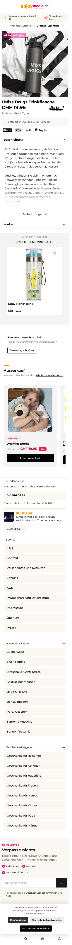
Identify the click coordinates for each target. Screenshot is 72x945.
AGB (10, 588)
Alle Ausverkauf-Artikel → (49, 375)
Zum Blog (13, 528)
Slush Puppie (16, 661)
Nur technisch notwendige (47, 920)
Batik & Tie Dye (17, 691)
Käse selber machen (21, 682)
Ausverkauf (14, 370)
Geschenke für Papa (21, 815)
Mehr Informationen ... (35, 913)
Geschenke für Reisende (24, 755)
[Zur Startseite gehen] (34, 6)
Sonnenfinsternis (18, 731)
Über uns (13, 618)
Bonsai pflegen (17, 701)
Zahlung (12, 578)
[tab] (35, 140)
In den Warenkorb (30, 458)
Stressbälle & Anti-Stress (24, 672)
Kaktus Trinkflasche (20, 303)
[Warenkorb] (42, 939)
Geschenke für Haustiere (24, 775)
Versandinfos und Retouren (26, 568)
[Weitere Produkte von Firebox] (57, 108)
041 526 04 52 (16, 495)
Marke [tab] (8, 224)
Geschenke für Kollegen (23, 765)
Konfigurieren (18, 920)
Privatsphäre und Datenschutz (28, 597)
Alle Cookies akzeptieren (35, 928)
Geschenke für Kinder (22, 805)
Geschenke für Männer (23, 825)
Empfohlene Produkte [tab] (34, 242)
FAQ (10, 548)
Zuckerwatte (16, 651)
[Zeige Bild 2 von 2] (25, 93)
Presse (11, 628)
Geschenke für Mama (22, 795)
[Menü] (9, 939)
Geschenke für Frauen (22, 785)
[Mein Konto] (59, 939)
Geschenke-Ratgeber (19, 747)
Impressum (15, 608)
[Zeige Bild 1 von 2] (19, 93)
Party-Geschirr (17, 711)
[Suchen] (25, 939)
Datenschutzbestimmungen (41, 892)
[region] (35, 64)
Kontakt (12, 558)
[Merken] (62, 36)
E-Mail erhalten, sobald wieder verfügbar (29, 122)
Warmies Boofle (18, 443)
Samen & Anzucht (19, 721)
